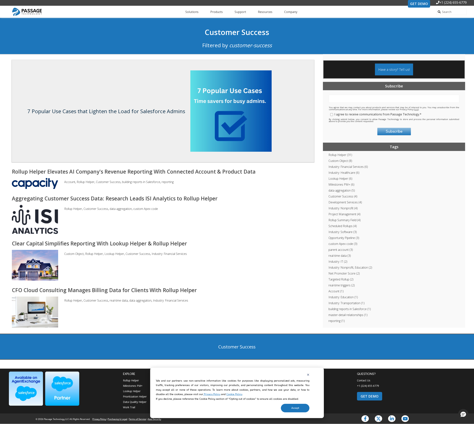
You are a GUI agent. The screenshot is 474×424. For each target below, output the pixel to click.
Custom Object (340, 161)
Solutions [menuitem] (191, 12)
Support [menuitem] (240, 12)
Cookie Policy (234, 394)
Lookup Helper (340, 179)
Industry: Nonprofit (343, 208)
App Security (154, 419)
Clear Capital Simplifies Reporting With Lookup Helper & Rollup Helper (99, 243)
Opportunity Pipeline (343, 238)
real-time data (339, 256)
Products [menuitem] (216, 12)
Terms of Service (137, 419)
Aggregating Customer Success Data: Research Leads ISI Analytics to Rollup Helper (115, 198)
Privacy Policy (211, 394)
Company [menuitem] (290, 12)
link (416, 109)
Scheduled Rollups (342, 226)
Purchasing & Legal (117, 419)
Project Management (344, 214)
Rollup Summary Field (344, 220)
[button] (463, 414)
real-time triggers (341, 285)
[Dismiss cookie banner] (308, 374)
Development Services (345, 202)
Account (336, 291)
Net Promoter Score (344, 273)
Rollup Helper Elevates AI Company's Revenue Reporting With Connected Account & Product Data (134, 171)
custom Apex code (342, 244)
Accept (295, 408)
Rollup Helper (340, 155)
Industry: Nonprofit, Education (350, 267)
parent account (340, 250)
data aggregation (341, 190)
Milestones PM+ (341, 184)
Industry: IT (337, 262)
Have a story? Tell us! (394, 69)
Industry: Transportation (346, 303)
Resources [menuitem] (265, 12)
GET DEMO (419, 3)
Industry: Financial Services (348, 167)
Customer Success (237, 32)
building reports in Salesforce (349, 309)
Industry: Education (343, 297)
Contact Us (363, 380)
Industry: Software (342, 232)
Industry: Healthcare (343, 173)
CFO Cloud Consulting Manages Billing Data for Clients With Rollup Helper (104, 290)
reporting (336, 321)
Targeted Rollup (340, 279)
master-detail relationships (348, 315)
